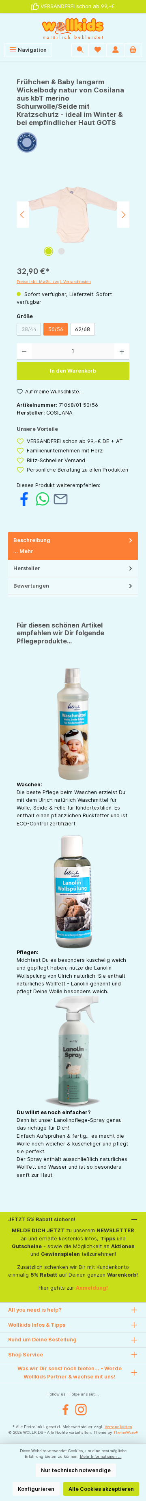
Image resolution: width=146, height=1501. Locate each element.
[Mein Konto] (116, 50)
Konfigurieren (36, 1489)
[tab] (73, 546)
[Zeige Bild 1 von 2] (48, 251)
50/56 (55, 329)
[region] (73, 215)
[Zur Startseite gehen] (73, 28)
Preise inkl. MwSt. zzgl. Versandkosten (54, 281)
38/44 (31, 330)
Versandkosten (118, 1426)
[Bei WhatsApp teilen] (42, 499)
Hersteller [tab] (26, 568)
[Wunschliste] (98, 50)
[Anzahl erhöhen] (121, 351)
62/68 (82, 329)
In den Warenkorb (73, 371)
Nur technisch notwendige (76, 1470)
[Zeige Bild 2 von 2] (61, 251)
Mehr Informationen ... (101, 1456)
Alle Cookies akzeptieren (101, 1489)
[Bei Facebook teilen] (24, 499)
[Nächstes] (123, 215)
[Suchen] (80, 50)
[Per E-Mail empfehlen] (61, 499)
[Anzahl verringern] (24, 351)
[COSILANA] (73, 142)
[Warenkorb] (133, 50)
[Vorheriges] (23, 215)
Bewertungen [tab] (31, 586)
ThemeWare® (125, 1432)
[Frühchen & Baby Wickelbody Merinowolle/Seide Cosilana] (72, 215)
